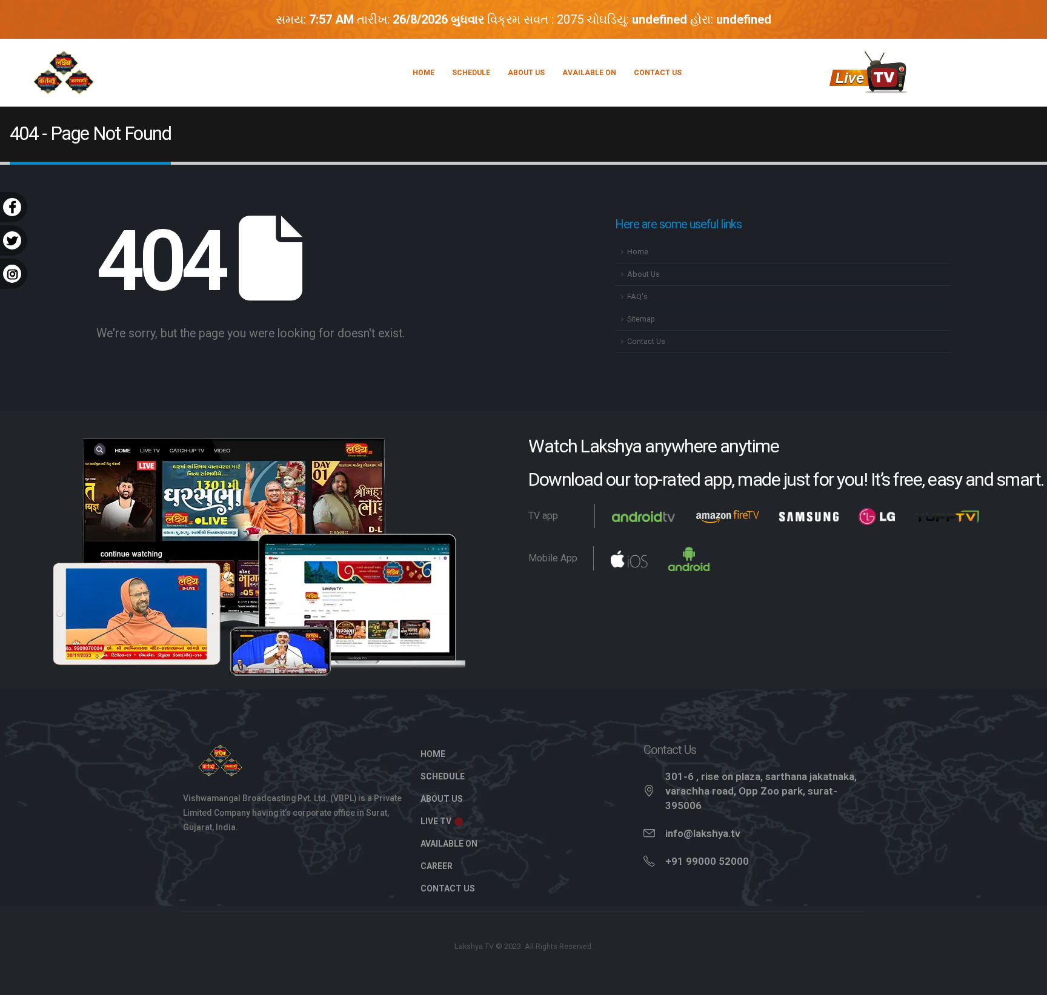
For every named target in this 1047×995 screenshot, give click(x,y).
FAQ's (637, 296)
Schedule (471, 72)
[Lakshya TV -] (63, 72)
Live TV (436, 821)
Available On (589, 72)
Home (423, 72)
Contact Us (658, 72)
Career (436, 866)
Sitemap (641, 318)
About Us (526, 72)
